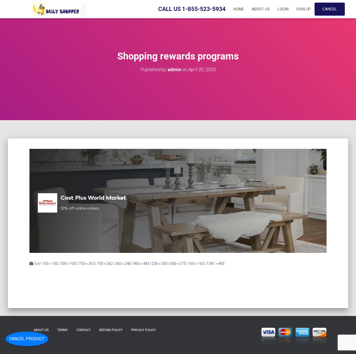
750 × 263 (87, 263)
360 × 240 (123, 263)
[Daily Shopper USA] (58, 9)
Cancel (329, 9)
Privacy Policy (143, 330)
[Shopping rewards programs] (178, 200)
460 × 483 (141, 263)
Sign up (303, 9)
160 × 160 (196, 263)
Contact (83, 330)
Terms (62, 330)
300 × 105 (68, 263)
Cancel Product (27, 338)
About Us (261, 9)
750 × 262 (105, 263)
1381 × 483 (215, 263)
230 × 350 (160, 263)
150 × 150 (50, 263)
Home (239, 9)
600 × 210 (178, 263)
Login (283, 9)
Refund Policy (110, 330)
